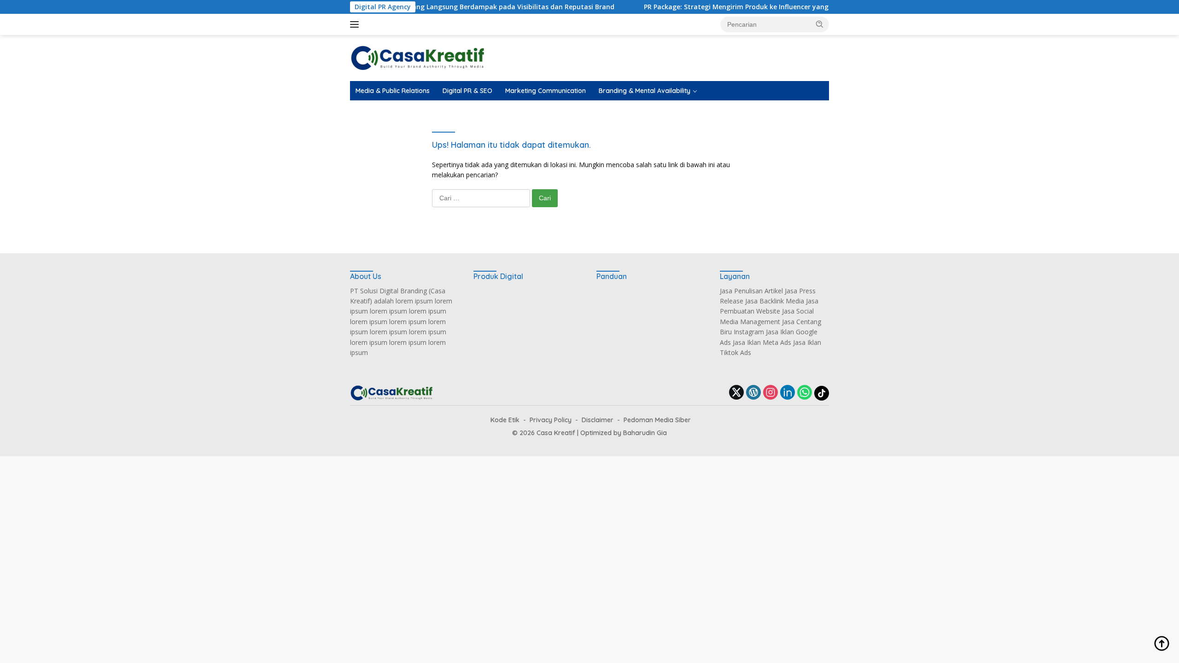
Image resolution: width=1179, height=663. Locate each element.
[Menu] (356, 24)
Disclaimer (597, 420)
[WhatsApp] (804, 393)
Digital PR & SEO (467, 91)
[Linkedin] (787, 393)
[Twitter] (736, 393)
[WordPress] (753, 393)
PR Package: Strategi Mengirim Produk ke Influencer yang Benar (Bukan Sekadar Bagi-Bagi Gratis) (777, 7)
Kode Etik (504, 420)
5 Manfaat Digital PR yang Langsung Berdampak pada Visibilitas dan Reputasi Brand (453, 7)
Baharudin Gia (645, 433)
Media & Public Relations (393, 91)
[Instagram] (770, 393)
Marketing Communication (545, 91)
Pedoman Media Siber (657, 420)
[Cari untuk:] (482, 197)
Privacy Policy (551, 420)
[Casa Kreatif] (417, 57)
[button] (820, 24)
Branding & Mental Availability (644, 91)
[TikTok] (821, 393)
